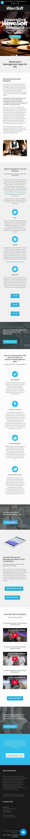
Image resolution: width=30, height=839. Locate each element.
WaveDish (15, 835)
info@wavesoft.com (20, 1)
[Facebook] (12, 3)
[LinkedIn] (18, 3)
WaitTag (9, 835)
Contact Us (15, 836)
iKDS (4, 835)
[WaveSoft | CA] (15, 8)
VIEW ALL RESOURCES (15, 698)
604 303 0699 (9, 1)
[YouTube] (16, 3)
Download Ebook (10, 342)
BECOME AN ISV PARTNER (14, 588)
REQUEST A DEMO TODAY (15, 755)
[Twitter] (14, 3)
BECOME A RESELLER (12, 597)
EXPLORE (15, 296)
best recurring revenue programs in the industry (15, 191)
